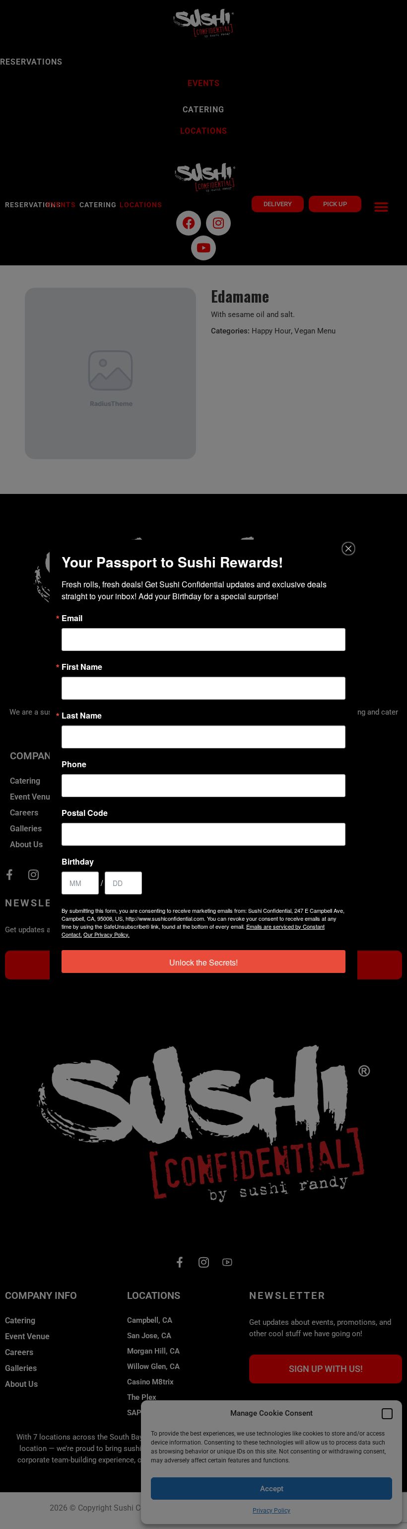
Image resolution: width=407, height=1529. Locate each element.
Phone (74, 764)
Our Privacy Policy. (106, 934)
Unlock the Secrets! (203, 962)
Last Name (82, 716)
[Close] (348, 549)
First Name (82, 667)
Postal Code (85, 813)
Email (72, 618)
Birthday (78, 862)
